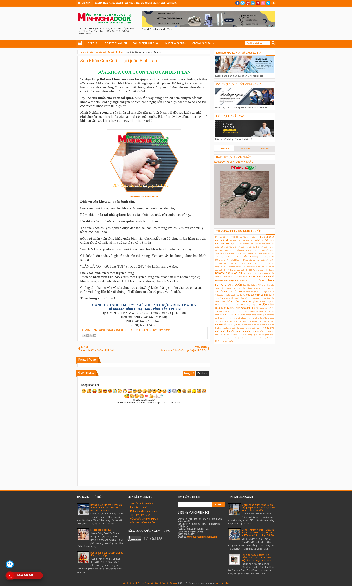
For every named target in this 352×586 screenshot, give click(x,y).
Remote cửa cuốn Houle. (263, 270)
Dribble (263, 3)
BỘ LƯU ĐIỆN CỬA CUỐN (146, 43)
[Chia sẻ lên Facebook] (94, 335)
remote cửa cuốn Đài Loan (233, 328)
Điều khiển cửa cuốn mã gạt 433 (258, 338)
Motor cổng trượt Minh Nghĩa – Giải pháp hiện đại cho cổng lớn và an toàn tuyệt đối (258, 507)
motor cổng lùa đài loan (259, 318)
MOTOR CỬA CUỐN (175, 43)
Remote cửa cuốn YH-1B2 (253, 273)
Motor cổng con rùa (100, 529)
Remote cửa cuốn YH (228, 273)
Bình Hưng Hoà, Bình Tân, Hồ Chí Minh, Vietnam (151, 330)
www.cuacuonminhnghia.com (202, 537)
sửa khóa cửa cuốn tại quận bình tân (113, 330)
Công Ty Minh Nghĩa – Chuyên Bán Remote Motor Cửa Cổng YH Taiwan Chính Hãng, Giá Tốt (258, 532)
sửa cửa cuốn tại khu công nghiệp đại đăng (248, 335)
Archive (265, 148)
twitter (242, 3)
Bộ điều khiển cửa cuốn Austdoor (244, 244)
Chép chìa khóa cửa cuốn (263, 250)
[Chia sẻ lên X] (91, 335)
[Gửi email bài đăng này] (84, 335)
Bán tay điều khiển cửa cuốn (248, 237)
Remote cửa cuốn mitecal (260, 276)
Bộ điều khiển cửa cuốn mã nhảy (238, 250)
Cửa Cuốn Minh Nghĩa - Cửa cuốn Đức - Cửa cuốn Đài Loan (150, 583)
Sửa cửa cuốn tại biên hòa (228, 291)
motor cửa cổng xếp (266, 321)
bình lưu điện (253, 298)
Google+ (247, 3)
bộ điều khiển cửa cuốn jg (240, 308)
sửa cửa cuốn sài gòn (247, 331)
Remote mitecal (251, 281)
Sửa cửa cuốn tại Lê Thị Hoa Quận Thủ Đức (256, 288)
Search (273, 43)
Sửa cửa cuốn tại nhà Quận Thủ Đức (231, 295)
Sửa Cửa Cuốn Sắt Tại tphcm (255, 285)
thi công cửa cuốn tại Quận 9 (234, 338)
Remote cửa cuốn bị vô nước (235, 277)
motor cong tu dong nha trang (252, 315)
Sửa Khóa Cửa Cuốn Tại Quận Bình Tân (118, 60)
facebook (237, 3)
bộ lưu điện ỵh (262, 302)
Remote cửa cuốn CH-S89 (241, 270)
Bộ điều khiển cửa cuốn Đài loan (243, 240)
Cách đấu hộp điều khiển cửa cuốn (256, 253)
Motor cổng (251, 256)
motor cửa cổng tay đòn (247, 321)
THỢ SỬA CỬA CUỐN (140, 515)
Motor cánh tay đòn (235, 257)
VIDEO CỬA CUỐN (201, 43)
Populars (224, 148)
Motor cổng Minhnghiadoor (143, 511)
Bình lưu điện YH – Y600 (225, 237)
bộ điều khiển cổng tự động (245, 305)
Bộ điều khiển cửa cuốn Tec (237, 247)
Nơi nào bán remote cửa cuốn (234, 267)
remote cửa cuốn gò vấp (228, 324)
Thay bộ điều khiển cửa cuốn (235, 298)
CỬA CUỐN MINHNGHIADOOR (145, 519)
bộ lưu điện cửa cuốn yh (241, 301)
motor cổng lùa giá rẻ (241, 318)
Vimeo (268, 3)
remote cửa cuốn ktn (250, 325)
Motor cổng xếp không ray (232, 260)
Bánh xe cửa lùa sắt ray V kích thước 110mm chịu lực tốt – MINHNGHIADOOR (106, 507)
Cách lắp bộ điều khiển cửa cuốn (228, 253)
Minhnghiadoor (222, 583)
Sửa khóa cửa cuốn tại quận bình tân (144, 197)
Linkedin (253, 3)
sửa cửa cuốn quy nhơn (255, 328)
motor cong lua (232, 314)
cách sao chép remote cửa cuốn (232, 311)
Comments (244, 148)
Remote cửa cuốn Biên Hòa (256, 267)
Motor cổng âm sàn (251, 260)
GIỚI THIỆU (93, 43)
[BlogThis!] (87, 335)
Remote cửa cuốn (139, 507)
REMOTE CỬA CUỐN (116, 43)
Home (80, 43)
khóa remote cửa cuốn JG (255, 311)
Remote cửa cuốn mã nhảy (233, 162)
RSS (273, 3)
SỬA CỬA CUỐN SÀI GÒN (142, 522)
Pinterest (258, 3)
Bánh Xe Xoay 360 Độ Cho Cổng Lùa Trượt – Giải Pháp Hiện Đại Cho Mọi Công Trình (257, 558)
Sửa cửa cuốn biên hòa (141, 503)
